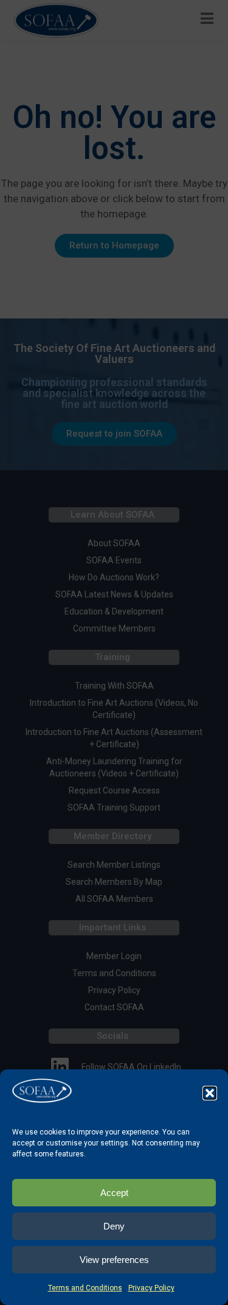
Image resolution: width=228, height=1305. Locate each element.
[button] (210, 1093)
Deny (114, 1226)
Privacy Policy (151, 1288)
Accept (114, 1192)
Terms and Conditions (85, 1288)
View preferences (114, 1259)
